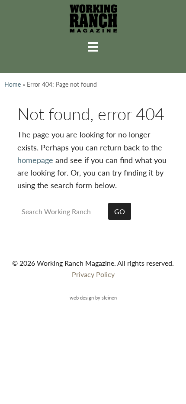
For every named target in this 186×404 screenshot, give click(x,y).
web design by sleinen (93, 297)
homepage (35, 159)
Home (12, 84)
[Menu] (93, 46)
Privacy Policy (93, 274)
